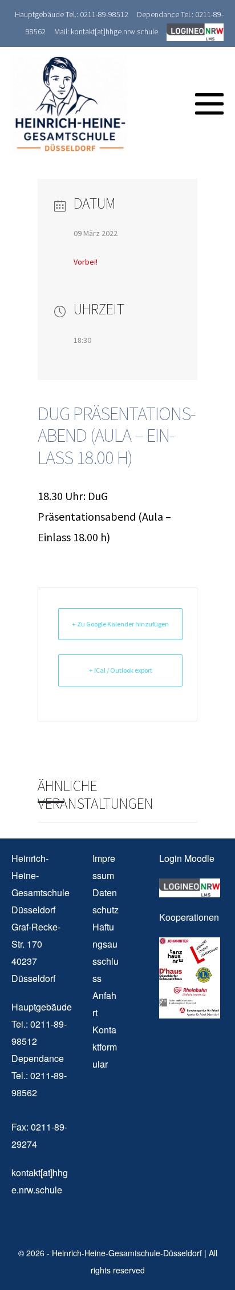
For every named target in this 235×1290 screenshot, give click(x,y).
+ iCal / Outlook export (120, 670)
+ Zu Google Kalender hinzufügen (120, 624)
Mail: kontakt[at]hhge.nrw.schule (106, 31)
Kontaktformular (104, 1047)
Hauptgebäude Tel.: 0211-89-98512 (71, 14)
